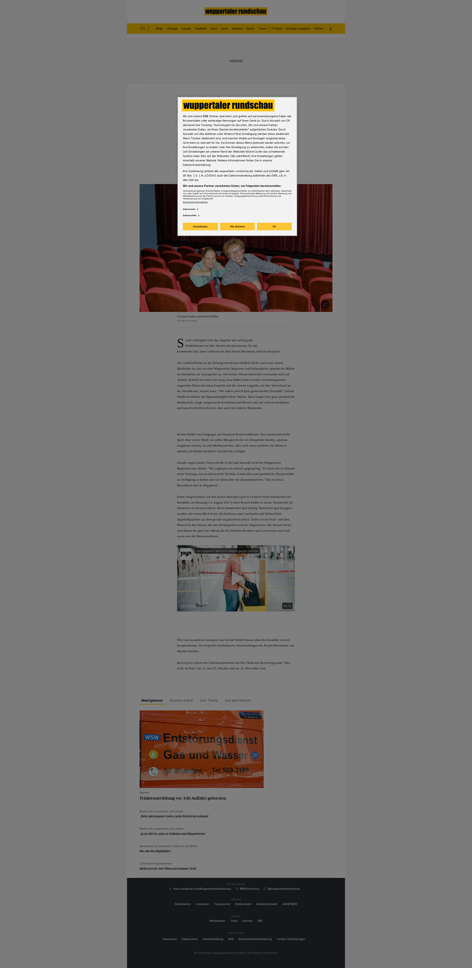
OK (274, 226)
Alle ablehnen (237, 226)
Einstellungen (200, 226)
